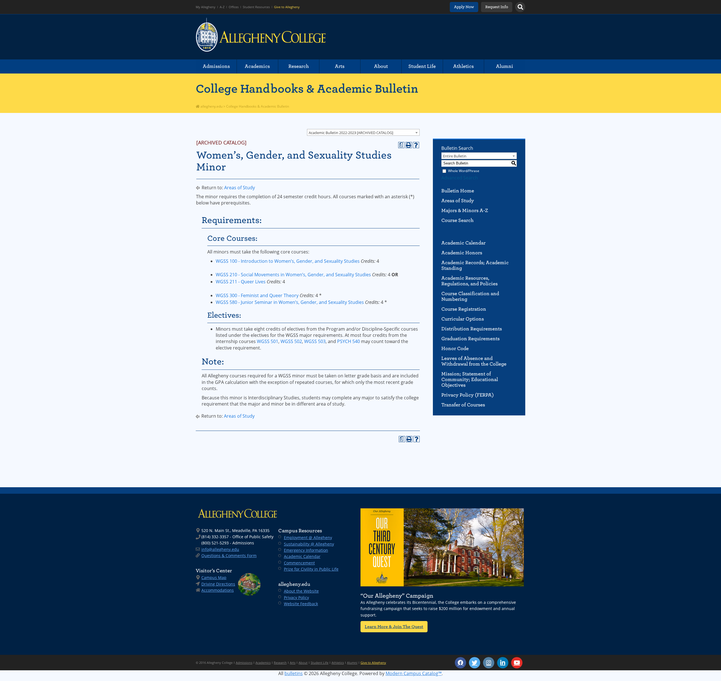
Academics (257, 66)
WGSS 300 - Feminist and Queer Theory (257, 295)
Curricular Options (462, 319)
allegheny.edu (211, 106)
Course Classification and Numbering (470, 296)
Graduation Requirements (470, 338)
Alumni (504, 66)
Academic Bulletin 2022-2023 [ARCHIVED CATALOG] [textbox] (351, 132)
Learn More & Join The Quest (394, 626)
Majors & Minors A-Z (464, 210)
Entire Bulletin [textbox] (454, 156)
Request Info (496, 7)
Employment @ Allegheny (308, 537)
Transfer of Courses (463, 405)
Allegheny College (261, 36)
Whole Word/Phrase (463, 170)
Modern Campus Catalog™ (414, 673)
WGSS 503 (315, 341)
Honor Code (455, 348)
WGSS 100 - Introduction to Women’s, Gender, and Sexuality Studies (288, 261)
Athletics (463, 66)
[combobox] (363, 132)
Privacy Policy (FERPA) (467, 395)
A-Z (222, 7)
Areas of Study (239, 187)
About (381, 66)
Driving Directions (218, 584)
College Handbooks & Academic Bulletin (307, 88)
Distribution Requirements (471, 328)
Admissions (216, 66)
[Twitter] (474, 662)
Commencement (299, 563)
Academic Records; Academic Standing (475, 265)
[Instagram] (488, 662)
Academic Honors (461, 252)
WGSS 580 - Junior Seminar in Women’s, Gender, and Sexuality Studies (290, 302)
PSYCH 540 (348, 341)
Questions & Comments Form (229, 555)
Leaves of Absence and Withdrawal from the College (473, 361)
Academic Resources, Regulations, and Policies (469, 280)
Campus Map (213, 577)
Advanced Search (459, 178)
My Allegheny (205, 7)
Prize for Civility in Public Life (311, 569)
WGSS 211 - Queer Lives (241, 282)
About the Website (301, 591)
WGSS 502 (291, 341)
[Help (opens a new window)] (416, 145)
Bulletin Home (457, 190)
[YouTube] (516, 662)
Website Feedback (301, 603)
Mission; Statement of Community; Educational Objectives (469, 379)
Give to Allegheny (287, 7)
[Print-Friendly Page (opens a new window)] (409, 145)
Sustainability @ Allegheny (309, 544)
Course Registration (463, 309)
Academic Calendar (463, 243)
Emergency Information (306, 550)
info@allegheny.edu (220, 549)
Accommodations (217, 590)
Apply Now (464, 7)
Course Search (457, 220)
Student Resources (256, 7)
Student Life (422, 66)
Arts (339, 66)
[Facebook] (460, 662)
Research (298, 66)
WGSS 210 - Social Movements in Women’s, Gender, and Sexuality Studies (293, 274)
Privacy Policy (296, 597)
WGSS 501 (267, 341)
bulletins (293, 673)
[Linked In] (502, 662)
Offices (234, 7)
